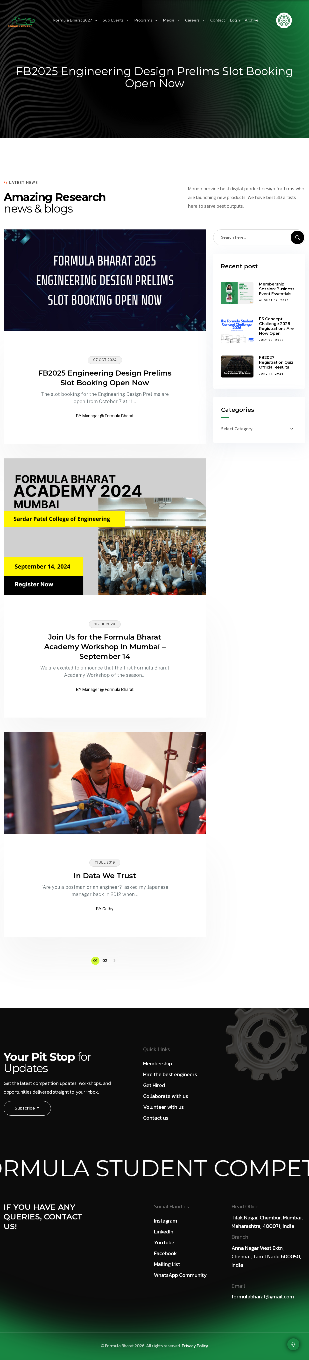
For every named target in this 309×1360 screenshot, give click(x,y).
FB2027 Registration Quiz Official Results (276, 363)
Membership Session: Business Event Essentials (277, 289)
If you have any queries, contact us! (43, 1216)
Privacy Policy (195, 1345)
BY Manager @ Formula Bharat (104, 415)
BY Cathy (104, 908)
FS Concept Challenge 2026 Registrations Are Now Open (276, 326)
